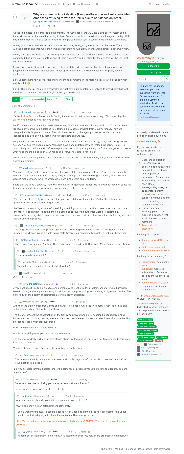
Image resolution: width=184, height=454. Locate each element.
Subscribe (153, 65)
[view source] (54, 25)
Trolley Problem (29, 116)
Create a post (153, 72)
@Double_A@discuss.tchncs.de (156, 296)
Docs (141, 448)
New (49, 99)
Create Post (64, 4)
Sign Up (166, 4)
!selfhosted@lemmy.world (156, 250)
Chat (68, 99)
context (146, 194)
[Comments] (25, 18)
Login (157, 4)
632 (38, 26)
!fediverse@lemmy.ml (153, 247)
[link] (44, 26)
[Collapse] (15, 112)
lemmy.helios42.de (25, 4)
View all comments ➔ (23, 105)
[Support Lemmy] (97, 4)
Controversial (36, 99)
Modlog (159, 341)
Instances (131, 448)
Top (23, 99)
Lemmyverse (149, 261)
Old (58, 99)
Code (149, 448)
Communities (48, 4)
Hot (16, 99)
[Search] (150, 4)
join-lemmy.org (162, 448)
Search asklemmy (147, 141)
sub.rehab (147, 268)
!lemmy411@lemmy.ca (153, 282)
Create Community (83, 4)
